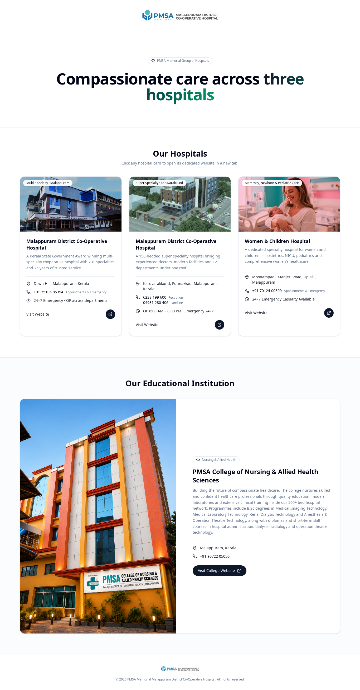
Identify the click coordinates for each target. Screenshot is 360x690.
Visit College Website (216, 570)
